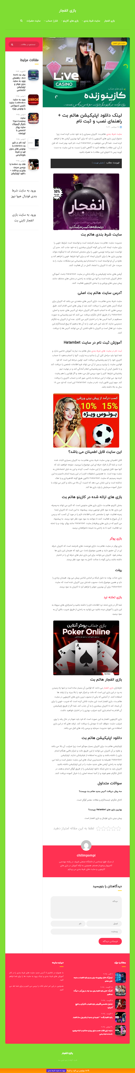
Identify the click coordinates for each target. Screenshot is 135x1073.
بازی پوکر (116, 538)
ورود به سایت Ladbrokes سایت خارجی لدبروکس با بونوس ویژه (17, 104)
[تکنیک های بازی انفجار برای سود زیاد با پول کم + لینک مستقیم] (120, 990)
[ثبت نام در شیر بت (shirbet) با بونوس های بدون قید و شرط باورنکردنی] (33, 142)
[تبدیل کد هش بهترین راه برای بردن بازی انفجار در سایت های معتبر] (120, 977)
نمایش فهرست (98, 162)
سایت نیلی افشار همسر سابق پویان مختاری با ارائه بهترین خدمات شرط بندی (93, 1032)
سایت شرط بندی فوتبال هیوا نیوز (24, 193)
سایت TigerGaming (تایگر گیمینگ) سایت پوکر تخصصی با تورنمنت (18, 125)
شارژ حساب (52, 21)
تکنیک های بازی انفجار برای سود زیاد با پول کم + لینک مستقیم (93, 992)
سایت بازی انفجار (119, 43)
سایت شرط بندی (92, 21)
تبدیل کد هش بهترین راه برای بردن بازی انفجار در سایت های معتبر (93, 979)
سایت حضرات (34, 21)
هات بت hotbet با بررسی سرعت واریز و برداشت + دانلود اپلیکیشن (17, 168)
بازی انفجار (67, 10)
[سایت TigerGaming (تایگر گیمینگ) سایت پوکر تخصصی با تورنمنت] (33, 118)
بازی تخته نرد (113, 597)
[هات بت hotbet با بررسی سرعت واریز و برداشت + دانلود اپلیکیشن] (33, 164)
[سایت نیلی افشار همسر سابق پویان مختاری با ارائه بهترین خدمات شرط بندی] (120, 1030)
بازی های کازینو (70, 21)
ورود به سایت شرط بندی (56, 1070)
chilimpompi (86, 855)
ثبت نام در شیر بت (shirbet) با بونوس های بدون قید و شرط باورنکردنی (17, 149)
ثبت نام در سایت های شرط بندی (106, 351)
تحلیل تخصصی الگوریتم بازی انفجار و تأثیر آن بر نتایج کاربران (94, 1005)
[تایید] (12, 44)
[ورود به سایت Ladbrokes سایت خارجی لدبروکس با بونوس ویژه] (33, 99)
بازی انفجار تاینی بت (23, 217)
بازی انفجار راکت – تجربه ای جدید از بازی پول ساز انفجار (93, 1017)
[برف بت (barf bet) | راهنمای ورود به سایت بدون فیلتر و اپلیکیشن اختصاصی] (33, 75)
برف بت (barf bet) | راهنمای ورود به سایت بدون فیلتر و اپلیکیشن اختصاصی (19, 82)
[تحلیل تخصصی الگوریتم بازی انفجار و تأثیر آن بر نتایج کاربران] (120, 1004)
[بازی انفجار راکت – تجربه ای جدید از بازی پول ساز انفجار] (120, 1017)
